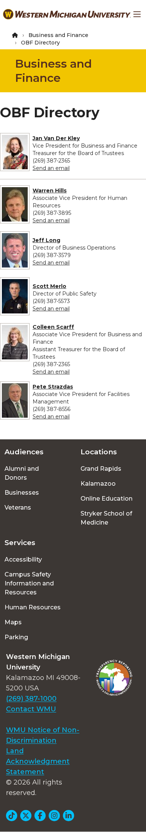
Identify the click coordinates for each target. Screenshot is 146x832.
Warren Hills (50, 190)
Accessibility (23, 559)
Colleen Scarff (53, 327)
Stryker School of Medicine (106, 518)
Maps (13, 622)
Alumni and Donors (21, 473)
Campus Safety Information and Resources (29, 583)
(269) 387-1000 (31, 699)
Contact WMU (31, 709)
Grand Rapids (100, 468)
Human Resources (32, 607)
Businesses (21, 492)
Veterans (17, 507)
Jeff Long (46, 240)
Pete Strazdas (53, 386)
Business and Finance (58, 35)
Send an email (51, 168)
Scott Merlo (49, 286)
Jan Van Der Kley (56, 138)
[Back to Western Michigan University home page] (67, 14)
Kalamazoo (98, 483)
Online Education (106, 498)
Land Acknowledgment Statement (38, 761)
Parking (16, 637)
